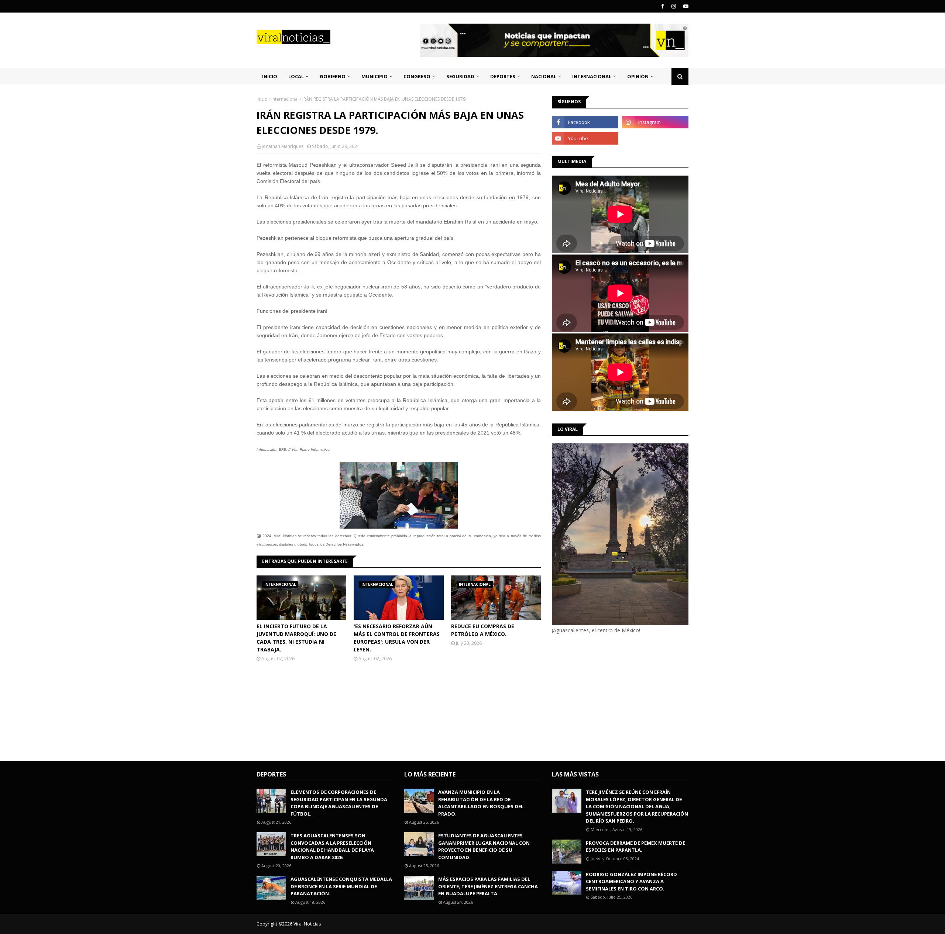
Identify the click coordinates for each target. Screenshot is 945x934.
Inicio (262, 99)
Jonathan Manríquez (282, 146)
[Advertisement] (614, 696)
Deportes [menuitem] (502, 76)
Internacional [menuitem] (591, 76)
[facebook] (662, 6)
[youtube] (684, 6)
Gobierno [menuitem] (333, 76)
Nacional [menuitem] (543, 76)
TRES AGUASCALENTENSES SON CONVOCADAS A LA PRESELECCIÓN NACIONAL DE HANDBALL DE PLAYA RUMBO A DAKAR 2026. (332, 846)
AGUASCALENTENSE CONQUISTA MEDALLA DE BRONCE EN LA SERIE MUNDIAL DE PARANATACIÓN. (341, 886)
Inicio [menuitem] (269, 76)
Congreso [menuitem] (416, 76)
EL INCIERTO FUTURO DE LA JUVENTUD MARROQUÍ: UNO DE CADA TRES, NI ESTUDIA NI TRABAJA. (296, 638)
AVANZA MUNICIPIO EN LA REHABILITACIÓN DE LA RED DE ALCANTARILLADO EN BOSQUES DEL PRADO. (480, 803)
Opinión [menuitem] (638, 76)
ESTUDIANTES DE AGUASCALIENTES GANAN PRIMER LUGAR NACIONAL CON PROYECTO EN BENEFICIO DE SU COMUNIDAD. (484, 846)
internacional (285, 99)
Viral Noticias (307, 924)
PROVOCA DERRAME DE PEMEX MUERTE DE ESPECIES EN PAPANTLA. (635, 847)
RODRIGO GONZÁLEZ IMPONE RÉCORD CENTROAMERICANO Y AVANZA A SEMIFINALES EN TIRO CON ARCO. (631, 881)
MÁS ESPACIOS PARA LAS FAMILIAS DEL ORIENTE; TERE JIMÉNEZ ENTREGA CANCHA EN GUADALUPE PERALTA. (488, 886)
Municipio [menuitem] (374, 76)
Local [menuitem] (296, 76)
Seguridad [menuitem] (460, 76)
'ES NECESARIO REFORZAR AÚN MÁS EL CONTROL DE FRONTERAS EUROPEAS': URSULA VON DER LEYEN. (397, 638)
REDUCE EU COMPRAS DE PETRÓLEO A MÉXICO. (482, 630)
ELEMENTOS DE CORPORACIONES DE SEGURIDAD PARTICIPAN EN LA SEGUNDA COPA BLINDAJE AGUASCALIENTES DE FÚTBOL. (339, 803)
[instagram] (674, 6)
